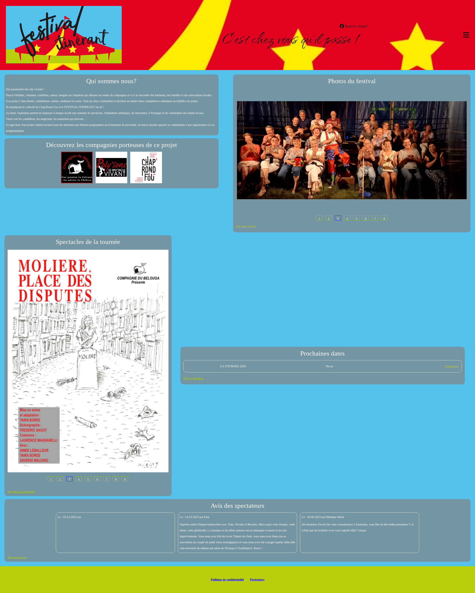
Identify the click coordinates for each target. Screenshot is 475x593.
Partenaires (257, 579)
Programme (452, 366)
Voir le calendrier (193, 378)
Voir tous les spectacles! (21, 491)
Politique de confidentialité (227, 579)
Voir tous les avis (17, 557)
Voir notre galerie (246, 226)
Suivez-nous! (356, 26)
